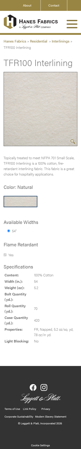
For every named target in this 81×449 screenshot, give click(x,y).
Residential (39, 41)
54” (14, 230)
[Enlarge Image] (73, 141)
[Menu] (72, 24)
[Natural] (20, 201)
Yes (11, 254)
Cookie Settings (40, 445)
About (27, 5)
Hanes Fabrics (15, 41)
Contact (53, 5)
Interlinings (61, 41)
